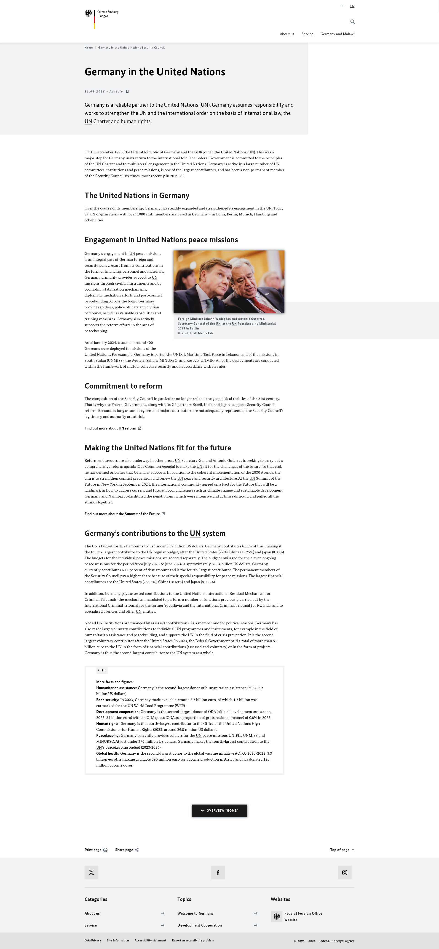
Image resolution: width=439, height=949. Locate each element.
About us (287, 34)
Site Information (118, 940)
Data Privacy (93, 940)
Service (307, 34)
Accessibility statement (150, 940)
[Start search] (351, 19)
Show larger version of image (229, 281)
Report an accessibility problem (193, 940)
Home (89, 47)
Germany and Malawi (337, 34)
